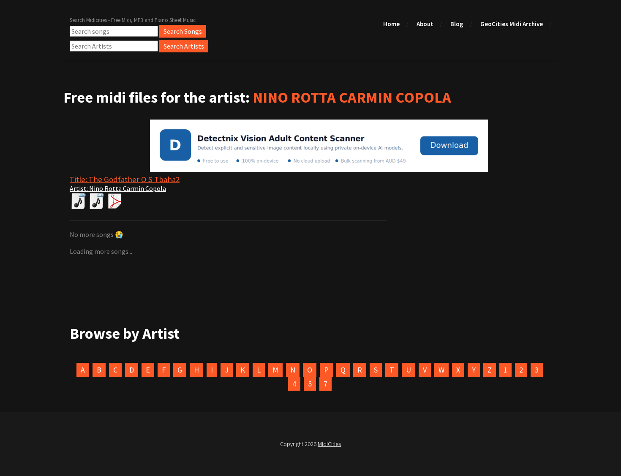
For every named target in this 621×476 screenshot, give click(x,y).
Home (391, 24)
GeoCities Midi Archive (511, 24)
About (425, 24)
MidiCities (329, 444)
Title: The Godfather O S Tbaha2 (125, 179)
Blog (456, 24)
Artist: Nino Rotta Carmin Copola (118, 188)
